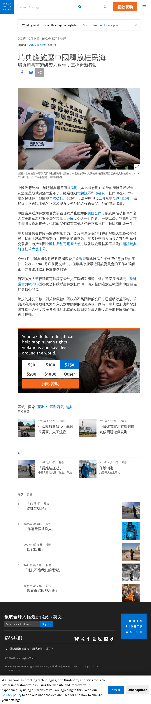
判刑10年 (123, 198)
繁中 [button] (107, 7)
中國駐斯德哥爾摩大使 (63, 244)
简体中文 (41, 44)
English (32, 44)
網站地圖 (37, 648)
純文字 (49, 648)
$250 (69, 364)
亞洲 (40, 406)
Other (69, 374)
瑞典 (69, 406)
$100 (50, 364)
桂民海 (72, 188)
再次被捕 (56, 198)
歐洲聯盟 (35, 284)
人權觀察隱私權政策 (17, 648)
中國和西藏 (55, 406)
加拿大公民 (65, 218)
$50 (31, 364)
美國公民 (95, 213)
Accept (116, 690)
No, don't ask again (105, 25)
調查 (82, 258)
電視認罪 (84, 193)
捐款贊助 (125, 7)
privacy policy (11, 694)
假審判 (100, 193)
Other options (137, 689)
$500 (31, 374)
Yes (85, 25)
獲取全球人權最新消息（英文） (35, 617)
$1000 (50, 374)
